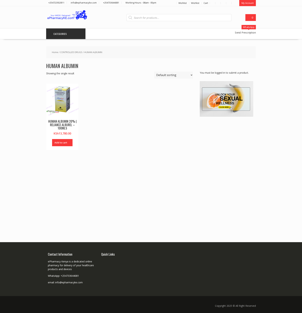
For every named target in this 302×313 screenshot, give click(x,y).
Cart (206, 3)
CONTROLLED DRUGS (71, 52)
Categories (60, 34)
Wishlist (182, 3)
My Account (248, 3)
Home (55, 52)
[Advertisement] (226, 175)
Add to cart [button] (61, 142)
